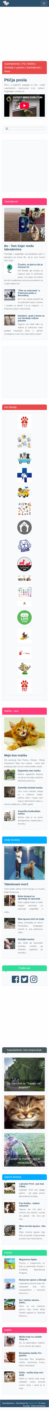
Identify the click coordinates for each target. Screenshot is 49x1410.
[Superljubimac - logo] (6, 3)
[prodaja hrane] (24, 617)
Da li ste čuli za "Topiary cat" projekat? (24, 1085)
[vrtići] (24, 509)
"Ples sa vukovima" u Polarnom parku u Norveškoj (29, 293)
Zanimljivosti (11, 201)
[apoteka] (24, 603)
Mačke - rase (11, 711)
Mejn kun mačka (15, 755)
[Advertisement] (24, 33)
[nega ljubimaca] (24, 458)
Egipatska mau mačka (29, 771)
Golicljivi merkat (26, 939)
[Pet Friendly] (24, 686)
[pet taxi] (24, 492)
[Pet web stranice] (24, 669)
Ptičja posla (15, 80)
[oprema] (24, 590)
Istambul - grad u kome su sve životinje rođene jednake (31, 318)
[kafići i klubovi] (24, 422)
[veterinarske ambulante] (24, 475)
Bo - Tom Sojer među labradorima (19, 247)
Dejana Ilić (33, 1403)
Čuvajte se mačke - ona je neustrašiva (24, 1160)
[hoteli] (24, 546)
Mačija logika (24, 1124)
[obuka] (24, 564)
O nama (42, 1403)
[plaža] (24, 636)
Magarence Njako (28, 1259)
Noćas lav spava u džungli (32, 1280)
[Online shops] (24, 652)
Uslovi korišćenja (38, 1406)
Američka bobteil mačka (30, 788)
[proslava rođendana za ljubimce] (24, 578)
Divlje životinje (12, 840)
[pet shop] (24, 440)
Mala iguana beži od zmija (31, 919)
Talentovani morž (16, 884)
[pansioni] (24, 527)
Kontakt (26, 1406)
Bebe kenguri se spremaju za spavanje (29, 897)
